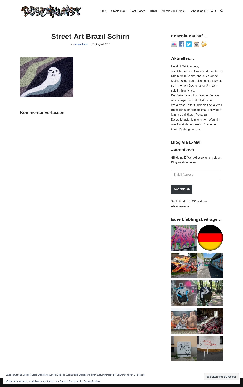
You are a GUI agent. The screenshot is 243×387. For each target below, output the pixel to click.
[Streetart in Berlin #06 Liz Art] (184, 294)
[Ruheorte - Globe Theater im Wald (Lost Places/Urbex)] (210, 321)
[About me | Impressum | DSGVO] (210, 238)
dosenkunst (81, 44)
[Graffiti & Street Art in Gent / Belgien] (184, 321)
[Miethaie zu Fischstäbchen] (210, 349)
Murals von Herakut (174, 10)
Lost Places (138, 10)
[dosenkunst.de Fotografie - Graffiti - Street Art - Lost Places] (51, 11)
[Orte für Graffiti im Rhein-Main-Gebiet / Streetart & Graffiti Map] (184, 238)
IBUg (153, 10)
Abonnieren (182, 189)
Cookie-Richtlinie (92, 381)
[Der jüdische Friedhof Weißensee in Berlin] (210, 294)
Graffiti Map (118, 10)
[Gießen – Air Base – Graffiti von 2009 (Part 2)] (210, 266)
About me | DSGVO (203, 10)
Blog (103, 10)
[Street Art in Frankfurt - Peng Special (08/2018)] (184, 349)
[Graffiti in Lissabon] (184, 266)
